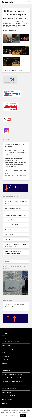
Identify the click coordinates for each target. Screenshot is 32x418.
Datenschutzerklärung (7, 349)
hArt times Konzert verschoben (13, 208)
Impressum (4, 363)
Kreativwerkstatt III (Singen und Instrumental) (13, 381)
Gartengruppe (5, 356)
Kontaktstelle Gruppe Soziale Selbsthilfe (12, 374)
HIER (6, 304)
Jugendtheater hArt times (8, 367)
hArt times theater (6, 359)
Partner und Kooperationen (9, 388)
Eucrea (3, 352)
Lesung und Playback (10, 220)
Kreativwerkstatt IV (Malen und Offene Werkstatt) (14, 385)
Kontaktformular (6, 370)
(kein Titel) (8, 229)
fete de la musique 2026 (11, 225)
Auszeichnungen (6, 345)
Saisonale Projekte (6, 392)
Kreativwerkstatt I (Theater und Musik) (11, 378)
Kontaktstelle (7, 2)
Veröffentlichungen (7, 399)
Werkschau (4, 403)
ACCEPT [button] (23, 415)
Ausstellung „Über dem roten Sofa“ (10, 341)
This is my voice (9, 239)
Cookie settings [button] (14, 415)
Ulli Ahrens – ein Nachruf (8, 396)
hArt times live (9, 234)
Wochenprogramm (6, 406)
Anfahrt (4, 338)
